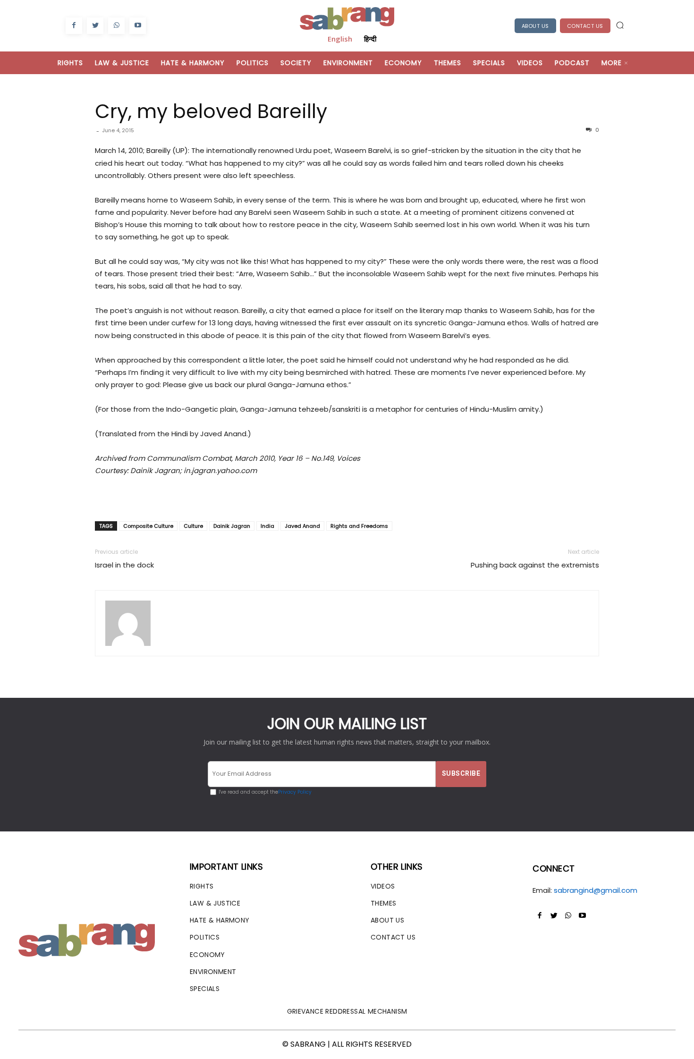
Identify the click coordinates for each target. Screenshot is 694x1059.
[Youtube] (137, 25)
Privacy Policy (295, 792)
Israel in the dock (124, 565)
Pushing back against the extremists (535, 565)
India (267, 526)
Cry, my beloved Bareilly (211, 111)
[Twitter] (95, 25)
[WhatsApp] (116, 25)
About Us (535, 26)
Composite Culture (148, 526)
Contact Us (585, 26)
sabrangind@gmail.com (595, 890)
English (340, 38)
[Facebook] (74, 25)
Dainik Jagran (231, 526)
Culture (193, 526)
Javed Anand (302, 526)
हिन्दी (370, 38)
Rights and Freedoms (359, 526)
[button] (619, 25)
